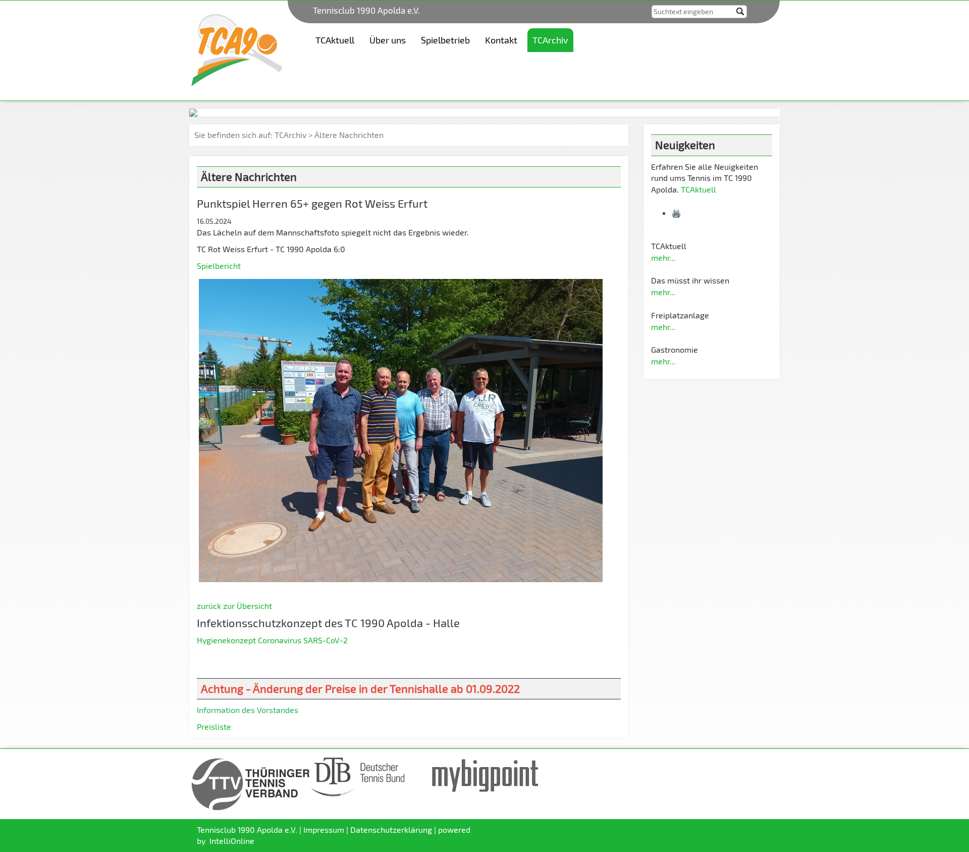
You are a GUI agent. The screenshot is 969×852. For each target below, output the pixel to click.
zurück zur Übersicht (234, 605)
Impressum (323, 829)
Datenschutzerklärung (391, 829)
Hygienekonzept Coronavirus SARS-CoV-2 (272, 640)
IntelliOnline (231, 840)
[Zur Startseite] (236, 49)
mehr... (663, 257)
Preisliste (214, 726)
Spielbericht (219, 265)
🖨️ (677, 212)
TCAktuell (698, 189)
